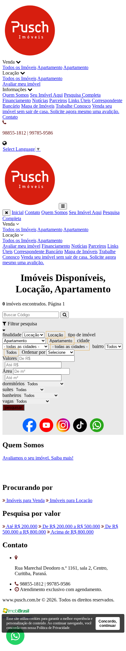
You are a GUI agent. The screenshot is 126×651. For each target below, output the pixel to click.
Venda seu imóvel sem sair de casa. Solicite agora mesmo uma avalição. (60, 108)
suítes (7, 389)
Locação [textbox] (55, 335)
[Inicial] (29, 56)
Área (7, 371)
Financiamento (16, 100)
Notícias (40, 100)
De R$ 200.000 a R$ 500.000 (70, 526)
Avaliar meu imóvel (21, 84)
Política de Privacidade (53, 628)
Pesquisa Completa (82, 95)
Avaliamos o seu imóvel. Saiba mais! (37, 458)
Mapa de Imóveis (37, 106)
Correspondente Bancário (38, 251)
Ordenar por (33, 352)
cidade (83, 340)
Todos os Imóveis (19, 67)
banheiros (11, 395)
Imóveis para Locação (70, 500)
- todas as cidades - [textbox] (69, 346)
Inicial (18, 212)
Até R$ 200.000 (21, 526)
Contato (10, 117)
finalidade (11, 334)
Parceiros (58, 100)
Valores (9, 358)
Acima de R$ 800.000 (72, 531)
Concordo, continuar (107, 623)
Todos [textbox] (11, 352)
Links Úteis (79, 100)
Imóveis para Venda (25, 500)
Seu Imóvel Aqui (46, 95)
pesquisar (13, 407)
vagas (7, 401)
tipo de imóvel (81, 334)
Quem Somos (15, 95)
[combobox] (55, 335)
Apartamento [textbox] (61, 340)
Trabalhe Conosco (73, 106)
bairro (98, 346)
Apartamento (49, 67)
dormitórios (13, 383)
